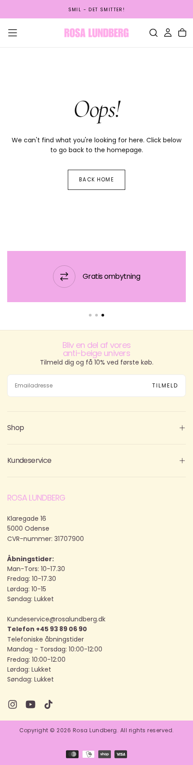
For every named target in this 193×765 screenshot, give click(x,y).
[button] (12, 32)
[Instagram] (12, 704)
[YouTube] (30, 704)
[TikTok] (48, 704)
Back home (96, 179)
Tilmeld (165, 385)
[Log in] (167, 33)
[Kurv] (182, 33)
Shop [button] (15, 427)
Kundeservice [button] (29, 460)
